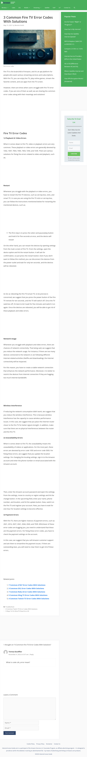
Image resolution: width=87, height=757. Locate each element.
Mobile (26, 7)
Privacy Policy (40, 744)
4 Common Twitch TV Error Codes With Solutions (29, 598)
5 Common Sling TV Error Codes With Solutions (28, 595)
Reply (32, 654)
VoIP (54, 7)
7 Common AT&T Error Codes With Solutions (27, 585)
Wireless (4, 7)
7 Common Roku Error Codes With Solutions (27, 592)
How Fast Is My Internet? (72, 29)
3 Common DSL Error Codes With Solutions (26, 588)
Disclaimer (49, 744)
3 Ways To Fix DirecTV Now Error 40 (17, 611)
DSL (20, 7)
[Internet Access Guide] (8, 2)
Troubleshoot (9, 607)
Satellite (47, 7)
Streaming (37, 7)
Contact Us (67, 7)
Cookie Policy (31, 744)
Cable (13, 7)
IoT (60, 7)
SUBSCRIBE (74, 153)
